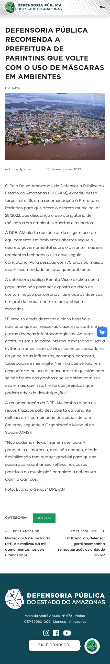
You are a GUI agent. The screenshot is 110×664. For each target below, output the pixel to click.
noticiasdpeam (18, 169)
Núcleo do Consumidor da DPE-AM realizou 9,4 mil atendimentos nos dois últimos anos (27, 543)
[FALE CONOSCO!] (92, 646)
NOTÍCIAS (12, 87)
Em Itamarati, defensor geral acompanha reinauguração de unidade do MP (81, 543)
